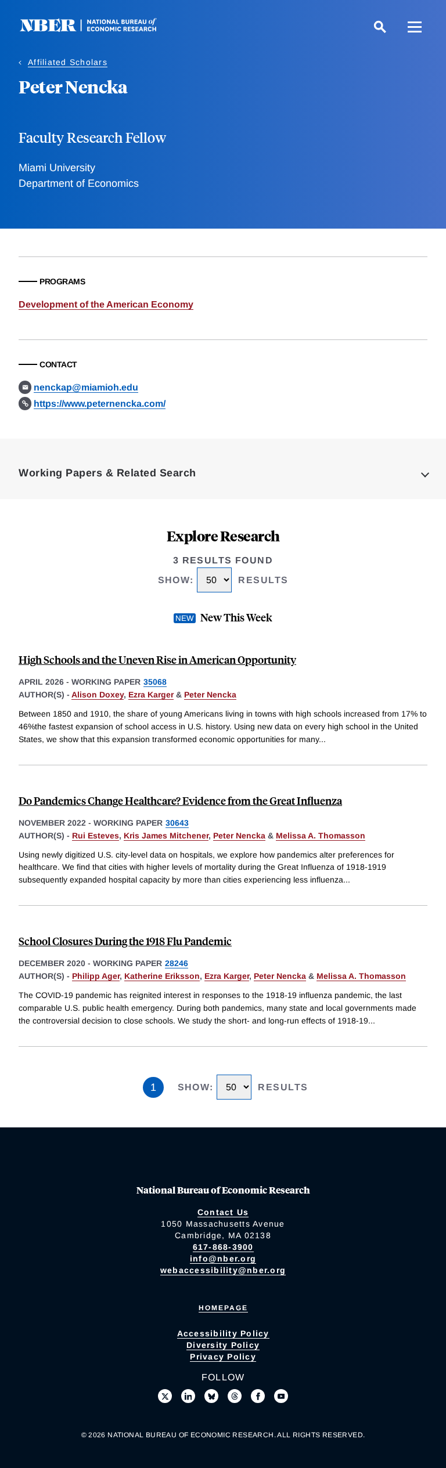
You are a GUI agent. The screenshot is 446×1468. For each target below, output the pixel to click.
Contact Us (223, 1212)
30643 (177, 822)
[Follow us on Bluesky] (211, 1396)
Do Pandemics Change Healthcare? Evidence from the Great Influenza (180, 800)
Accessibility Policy (223, 1333)
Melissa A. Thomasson (320, 835)
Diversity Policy (223, 1345)
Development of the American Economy (106, 304)
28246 (176, 963)
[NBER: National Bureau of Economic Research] (98, 29)
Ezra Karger (151, 694)
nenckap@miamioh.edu (86, 387)
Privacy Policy (223, 1356)
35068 (155, 681)
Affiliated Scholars (67, 62)
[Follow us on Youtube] (281, 1396)
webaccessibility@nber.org (223, 1270)
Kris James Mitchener (166, 835)
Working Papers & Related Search (107, 473)
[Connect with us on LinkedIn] (188, 1396)
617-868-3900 (223, 1247)
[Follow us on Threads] (235, 1396)
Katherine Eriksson (162, 976)
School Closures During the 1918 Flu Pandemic (125, 941)
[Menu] (414, 26)
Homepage (223, 1308)
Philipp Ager (96, 976)
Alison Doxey (97, 694)
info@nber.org (223, 1258)
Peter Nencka (210, 694)
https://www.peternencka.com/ (100, 403)
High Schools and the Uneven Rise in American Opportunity (157, 659)
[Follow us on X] (165, 1396)
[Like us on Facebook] (258, 1396)
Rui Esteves (95, 835)
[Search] (380, 26)
